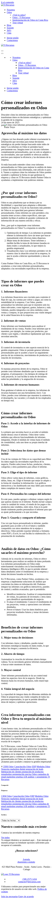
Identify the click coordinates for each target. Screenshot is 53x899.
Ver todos (5, 837)
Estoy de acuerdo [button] (26, 896)
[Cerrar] (2, 53)
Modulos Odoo (43, 766)
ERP (34, 766)
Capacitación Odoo (22, 766)
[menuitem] (11, 10)
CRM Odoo (8, 766)
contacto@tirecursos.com (29, 881)
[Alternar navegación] (2, 50)
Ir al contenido (7, 2)
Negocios (5, 769)
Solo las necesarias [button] (9, 896)
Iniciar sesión (13, 38)
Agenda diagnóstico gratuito (26, 860)
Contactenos (12, 40)
